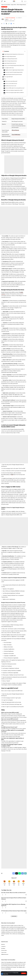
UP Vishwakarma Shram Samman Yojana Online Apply (13, 910)
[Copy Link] (9, 23)
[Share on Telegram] (22, 873)
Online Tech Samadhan (10, 17)
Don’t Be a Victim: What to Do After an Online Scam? (13, 892)
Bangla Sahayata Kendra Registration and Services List (14, 54)
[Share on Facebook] (4, 23)
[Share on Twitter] (6, 23)
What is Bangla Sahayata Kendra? (10, 56)
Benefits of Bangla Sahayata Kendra (10, 61)
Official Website (15, 130)
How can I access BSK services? (11, 83)
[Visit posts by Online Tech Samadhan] (2, 19)
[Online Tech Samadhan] (14, 1)
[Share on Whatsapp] (19, 873)
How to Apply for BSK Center (9, 67)
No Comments (19, 17)
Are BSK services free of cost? (10, 85)
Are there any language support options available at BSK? (14, 93)
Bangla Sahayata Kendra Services (10, 63)
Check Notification (16, 134)
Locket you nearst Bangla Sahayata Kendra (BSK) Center (14, 65)
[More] (14, 23)
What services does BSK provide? (11, 81)
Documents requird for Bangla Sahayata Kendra (13, 72)
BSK (12, 474)
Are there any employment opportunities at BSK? (14, 90)
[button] (23, 973)
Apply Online (4, 6)
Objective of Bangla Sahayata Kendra (10, 58)
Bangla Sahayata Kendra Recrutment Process (13, 74)
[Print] (11, 23)
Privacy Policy (15, 972)
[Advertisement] (14, 164)
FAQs (5, 79)
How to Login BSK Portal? (8, 76)
